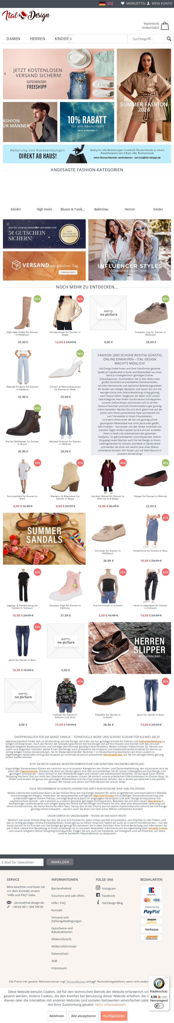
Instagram (109, 888)
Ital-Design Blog (112, 903)
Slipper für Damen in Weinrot (150, 496)
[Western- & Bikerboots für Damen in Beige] (65, 477)
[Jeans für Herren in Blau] (22, 640)
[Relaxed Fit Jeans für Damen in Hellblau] (22, 367)
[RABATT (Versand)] (58, 74)
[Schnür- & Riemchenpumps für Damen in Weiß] (65, 367)
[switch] (159, 1006)
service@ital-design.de (29, 903)
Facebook (108, 896)
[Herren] (130, 191)
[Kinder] (158, 191)
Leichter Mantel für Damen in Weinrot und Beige (107, 497)
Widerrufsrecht (61, 939)
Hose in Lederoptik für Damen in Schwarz (150, 607)
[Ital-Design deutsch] (102, 3)
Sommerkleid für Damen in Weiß (22, 497)
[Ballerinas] (101, 191)
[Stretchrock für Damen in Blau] (151, 531)
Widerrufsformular (63, 946)
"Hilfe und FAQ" (17, 895)
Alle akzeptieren (83, 1016)
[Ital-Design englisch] (110, 3)
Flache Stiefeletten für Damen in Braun (22, 443)
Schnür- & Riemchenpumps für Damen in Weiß (65, 388)
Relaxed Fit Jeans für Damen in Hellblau (22, 388)
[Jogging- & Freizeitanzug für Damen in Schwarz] (22, 586)
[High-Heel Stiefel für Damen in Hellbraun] (22, 313)
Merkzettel (136, 3)
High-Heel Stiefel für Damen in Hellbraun (22, 333)
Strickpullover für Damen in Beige (65, 333)
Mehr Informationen (110, 1004)
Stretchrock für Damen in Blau (150, 550)
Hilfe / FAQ (58, 903)
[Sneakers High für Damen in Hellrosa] (65, 586)
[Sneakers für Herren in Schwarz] (108, 695)
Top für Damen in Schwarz (108, 605)
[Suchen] (168, 39)
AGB (54, 961)
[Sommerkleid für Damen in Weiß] (22, 477)
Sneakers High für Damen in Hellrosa (65, 607)
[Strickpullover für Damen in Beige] (65, 313)
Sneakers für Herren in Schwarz (107, 716)
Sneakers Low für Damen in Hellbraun (150, 333)
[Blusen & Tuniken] (73, 191)
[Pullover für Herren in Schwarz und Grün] (65, 695)
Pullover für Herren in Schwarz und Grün (65, 716)
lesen (36, 887)
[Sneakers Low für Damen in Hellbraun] (151, 313)
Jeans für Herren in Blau (22, 659)
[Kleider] (16, 191)
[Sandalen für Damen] (44, 539)
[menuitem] (133, 3)
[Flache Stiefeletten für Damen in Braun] (22, 422)
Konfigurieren (114, 1016)
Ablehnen (56, 1016)
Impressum (59, 968)
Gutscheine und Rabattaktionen (62, 930)
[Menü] (166, 978)
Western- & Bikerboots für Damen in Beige (65, 497)
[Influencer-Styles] (129, 250)
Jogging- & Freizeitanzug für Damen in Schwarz (22, 607)
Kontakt (56, 910)
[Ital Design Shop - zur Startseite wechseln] (26, 16)
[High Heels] (44, 191)
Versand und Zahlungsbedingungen (66, 919)
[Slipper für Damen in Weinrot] (151, 477)
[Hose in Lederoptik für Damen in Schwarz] (151, 586)
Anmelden (60, 862)
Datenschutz (59, 954)
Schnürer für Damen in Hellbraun (108, 552)
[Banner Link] (87, 154)
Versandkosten (76, 981)
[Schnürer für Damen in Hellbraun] (108, 531)
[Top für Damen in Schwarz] (108, 586)
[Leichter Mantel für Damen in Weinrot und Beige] (108, 477)
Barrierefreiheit (61, 888)
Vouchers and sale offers (68, 896)
